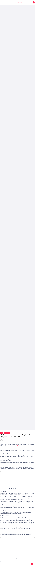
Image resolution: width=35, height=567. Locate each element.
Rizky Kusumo (5, 439)
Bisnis (2, 432)
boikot (18, 445)
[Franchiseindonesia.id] (17, 2)
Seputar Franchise (7, 432)
